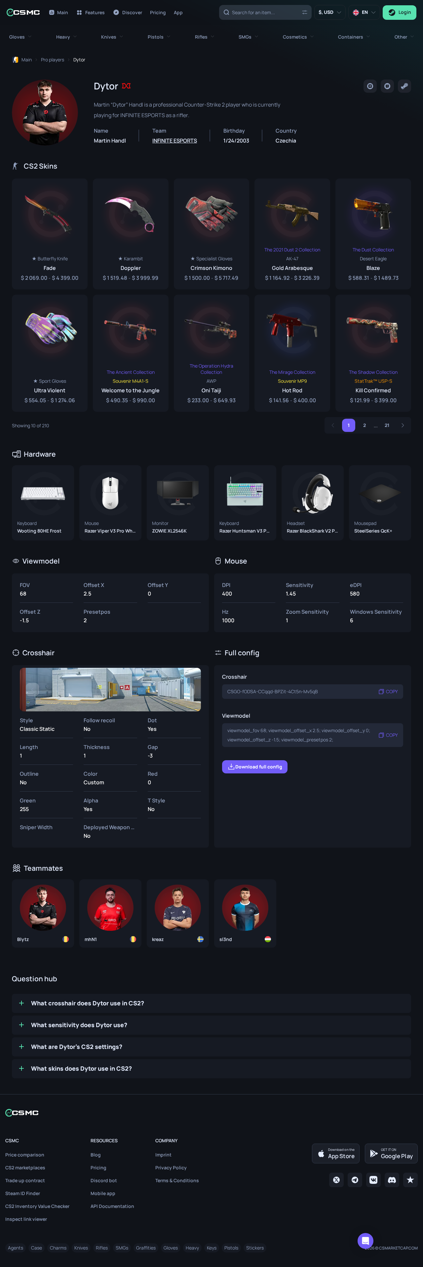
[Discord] (392, 1180)
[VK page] (373, 1180)
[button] (20, 36)
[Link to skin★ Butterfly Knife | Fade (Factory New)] (50, 234)
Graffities (146, 1248)
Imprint (163, 1155)
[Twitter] (336, 1180)
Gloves (171, 1248)
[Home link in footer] (211, 1113)
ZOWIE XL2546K (169, 531)
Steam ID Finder (22, 1193)
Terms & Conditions (177, 1180)
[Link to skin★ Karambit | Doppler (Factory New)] (131, 234)
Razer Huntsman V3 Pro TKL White (245, 531)
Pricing (98, 1167)
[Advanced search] (304, 12)
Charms (58, 1248)
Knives (81, 1248)
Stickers (255, 1248)
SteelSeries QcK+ (373, 531)
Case (36, 1248)
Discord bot (104, 1180)
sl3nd (225, 939)
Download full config (258, 766)
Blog (96, 1155)
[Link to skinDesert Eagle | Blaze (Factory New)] (373, 234)
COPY (392, 691)
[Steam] (404, 86)
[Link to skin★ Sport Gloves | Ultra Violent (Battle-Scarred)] (50, 353)
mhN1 (91, 939)
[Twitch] (387, 86)
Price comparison (24, 1155)
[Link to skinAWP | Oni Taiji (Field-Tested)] (212, 353)
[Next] (402, 425)
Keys (211, 1248)
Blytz (23, 939)
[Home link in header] (23, 12)
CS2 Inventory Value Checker (37, 1206)
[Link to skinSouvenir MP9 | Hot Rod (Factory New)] (292, 353)
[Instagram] (370, 86)
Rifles (102, 1248)
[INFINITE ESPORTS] (126, 86)
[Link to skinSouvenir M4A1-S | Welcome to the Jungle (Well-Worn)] (131, 353)
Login (405, 12)
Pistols (231, 1248)
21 (387, 425)
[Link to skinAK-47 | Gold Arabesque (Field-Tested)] (292, 234)
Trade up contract (25, 1180)
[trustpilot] (410, 1180)
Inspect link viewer (26, 1219)
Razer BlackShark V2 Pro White (312, 531)
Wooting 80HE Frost (39, 531)
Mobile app (103, 1193)
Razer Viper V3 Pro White (110, 531)
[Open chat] (365, 1241)
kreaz (158, 939)
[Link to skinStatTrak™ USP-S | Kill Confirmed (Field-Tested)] (373, 353)
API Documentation (112, 1206)
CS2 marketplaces (25, 1167)
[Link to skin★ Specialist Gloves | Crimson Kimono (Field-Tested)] (212, 234)
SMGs (122, 1248)
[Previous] (332, 425)
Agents (15, 1248)
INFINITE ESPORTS (174, 140)
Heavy (192, 1248)
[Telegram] (355, 1180)
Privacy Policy (171, 1167)
